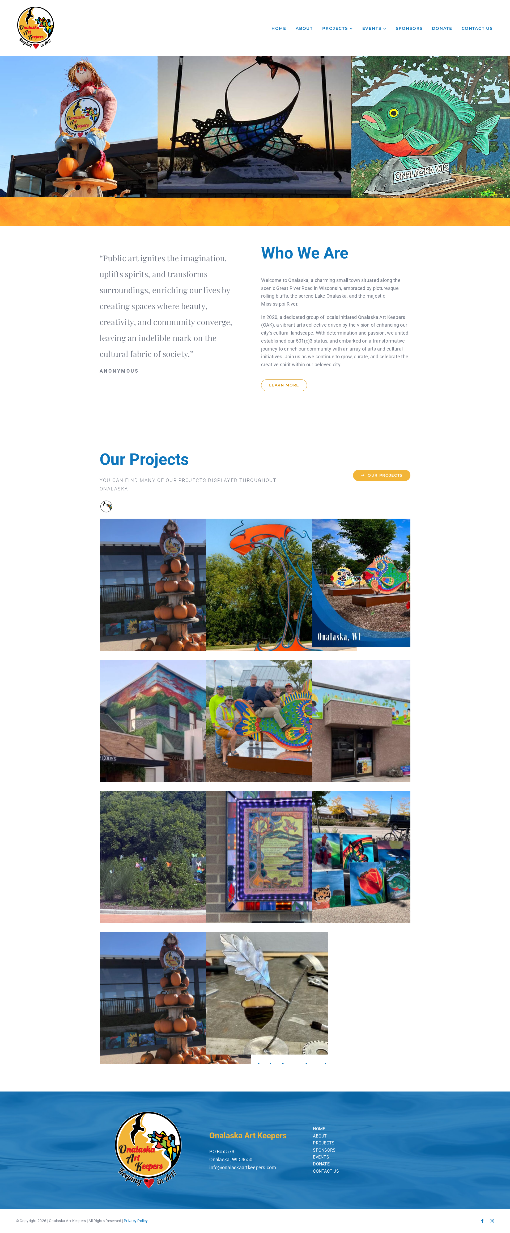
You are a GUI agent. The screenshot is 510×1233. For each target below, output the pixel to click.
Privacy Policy (136, 1221)
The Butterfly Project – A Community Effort (175, 866)
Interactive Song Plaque (281, 866)
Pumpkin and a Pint (175, 1007)
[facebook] (482, 1221)
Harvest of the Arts (175, 594)
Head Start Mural (387, 735)
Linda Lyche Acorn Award (281, 993)
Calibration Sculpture (281, 594)
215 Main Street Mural (175, 724)
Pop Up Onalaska (387, 866)
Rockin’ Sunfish (281, 735)
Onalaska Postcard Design (387, 583)
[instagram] (492, 1221)
